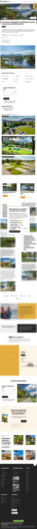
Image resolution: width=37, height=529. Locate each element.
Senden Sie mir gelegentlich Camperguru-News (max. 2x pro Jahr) (18, 427)
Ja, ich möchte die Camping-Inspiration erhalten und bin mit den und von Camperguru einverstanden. (18, 425)
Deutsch (30, 1)
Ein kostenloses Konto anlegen (14, 231)
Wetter (14, 17)
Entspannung (15, 26)
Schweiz (27, 476)
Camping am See (9, 26)
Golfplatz (2, 486)
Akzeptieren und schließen (18, 520)
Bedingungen (18, 424)
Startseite (12, 497)
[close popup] (33, 505)
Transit (2, 504)
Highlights (7, 17)
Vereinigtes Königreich (14, 10)
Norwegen (27, 487)
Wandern (23, 26)
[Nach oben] (35, 464)
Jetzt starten (23, 421)
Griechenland (28, 480)
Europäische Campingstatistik (15, 500)
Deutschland (28, 470)
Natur (27, 26)
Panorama (2, 500)
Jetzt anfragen (6, 98)
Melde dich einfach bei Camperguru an (8, 107)
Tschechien (27, 481)
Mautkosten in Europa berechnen (16, 499)
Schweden (27, 488)
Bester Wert (2, 499)
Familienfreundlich (3, 498)
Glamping (2, 497)
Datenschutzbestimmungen (16, 425)
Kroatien (27, 474)
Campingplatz (3, 474)
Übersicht (2, 17)
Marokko (27, 490)
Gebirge (19, 26)
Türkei (27, 489)
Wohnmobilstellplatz (4, 475)
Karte (11, 17)
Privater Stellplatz (3, 479)
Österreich (27, 475)
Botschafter (13, 501)
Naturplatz (2, 481)
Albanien (27, 482)
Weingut (2, 480)
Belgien (27, 483)
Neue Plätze (2, 470)
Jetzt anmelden (25, 1)
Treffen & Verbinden (4, 501)
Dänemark (27, 477)
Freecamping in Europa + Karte (15, 502)
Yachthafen (2, 482)
